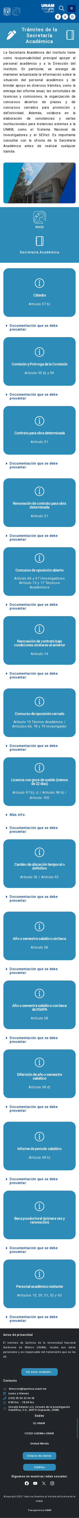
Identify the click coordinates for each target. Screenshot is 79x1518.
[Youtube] (35, 1483)
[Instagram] (72, 17)
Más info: (18, 815)
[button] (61, 8)
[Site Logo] (11, 11)
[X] (65, 17)
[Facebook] (58, 17)
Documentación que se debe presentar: (34, 327)
